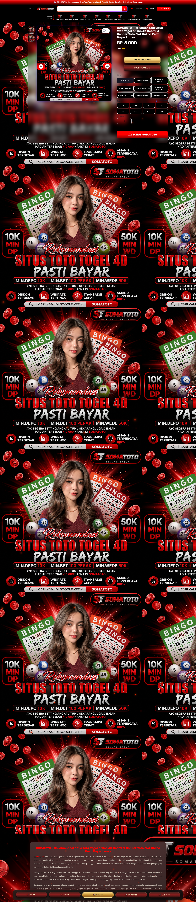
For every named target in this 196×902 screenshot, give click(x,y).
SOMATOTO (39, 857)
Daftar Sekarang (142, 60)
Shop (31, 9)
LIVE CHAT (166, 895)
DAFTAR (99, 894)
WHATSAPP (132, 894)
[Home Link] (45, 9)
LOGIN (66, 894)
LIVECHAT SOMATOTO (142, 134)
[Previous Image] (41, 66)
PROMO (33, 894)
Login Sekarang (142, 68)
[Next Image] (107, 66)
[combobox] (89, 8)
